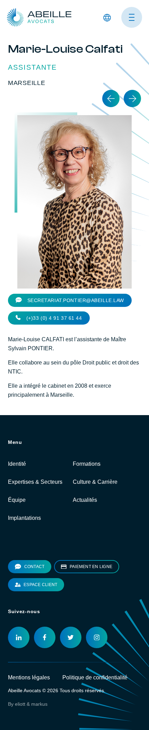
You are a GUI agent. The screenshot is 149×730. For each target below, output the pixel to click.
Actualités (85, 500)
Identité (17, 464)
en (106, 38)
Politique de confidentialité (95, 677)
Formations (86, 464)
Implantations (24, 518)
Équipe (17, 500)
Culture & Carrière (95, 482)
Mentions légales (29, 677)
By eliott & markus (27, 704)
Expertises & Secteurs (35, 482)
